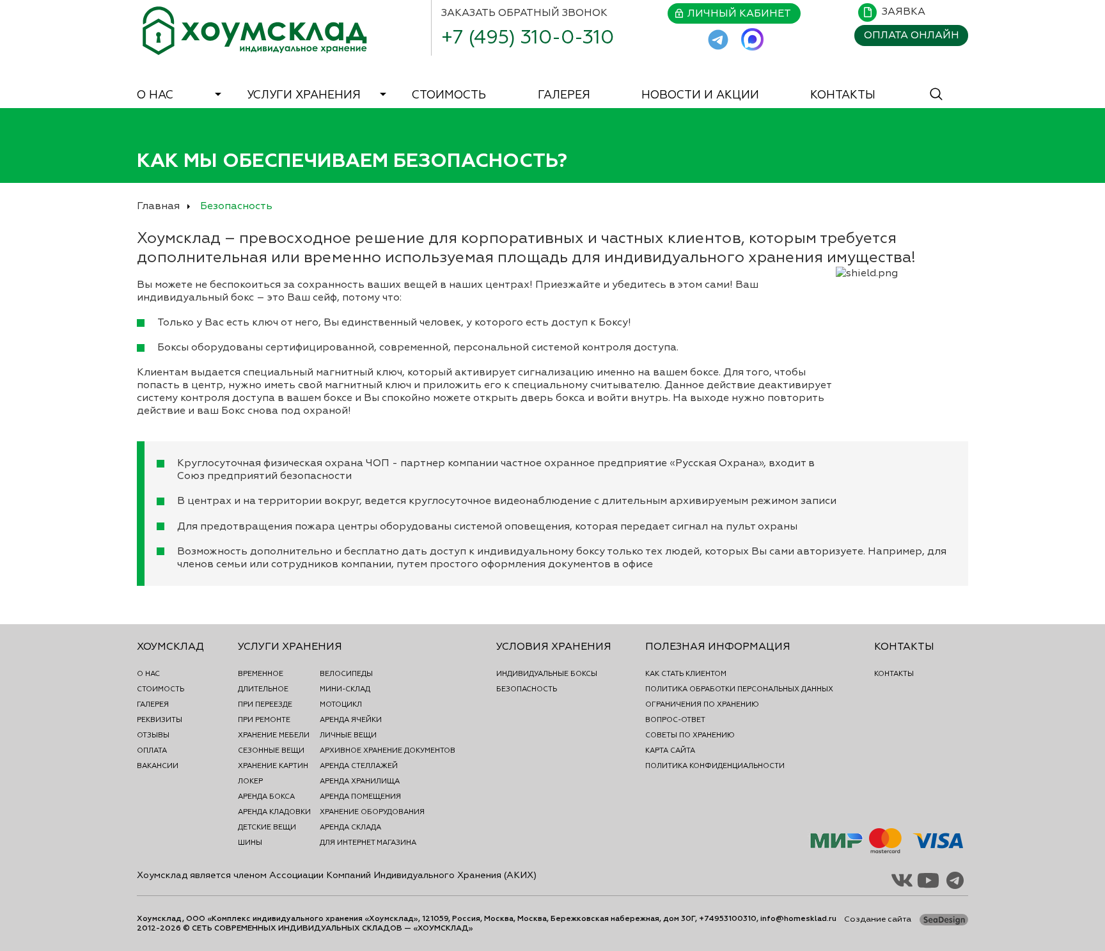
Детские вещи (267, 826)
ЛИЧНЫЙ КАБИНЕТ (739, 13)
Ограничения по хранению (702, 704)
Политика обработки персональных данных (739, 688)
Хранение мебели (274, 734)
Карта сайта (670, 750)
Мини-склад (345, 688)
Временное (260, 673)
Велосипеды (346, 673)
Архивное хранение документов (387, 750)
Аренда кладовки (274, 811)
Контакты (842, 95)
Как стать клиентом (685, 673)
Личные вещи (348, 734)
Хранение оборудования (372, 811)
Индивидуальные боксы (546, 673)
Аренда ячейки (351, 719)
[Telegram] (718, 39)
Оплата (152, 750)
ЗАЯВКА (903, 11)
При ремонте (264, 719)
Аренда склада (350, 826)
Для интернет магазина (368, 842)
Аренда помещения (360, 796)
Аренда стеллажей (359, 765)
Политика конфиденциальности (715, 765)
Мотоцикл (341, 704)
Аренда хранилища (360, 780)
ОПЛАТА (911, 35)
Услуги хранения (304, 95)
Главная (158, 206)
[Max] (752, 39)
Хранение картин (273, 765)
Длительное (263, 688)
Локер (250, 780)
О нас (155, 95)
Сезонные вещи (271, 750)
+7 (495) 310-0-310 (527, 37)
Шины (250, 842)
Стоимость (449, 95)
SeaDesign (946, 920)
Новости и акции (700, 95)
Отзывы (153, 734)
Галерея (564, 95)
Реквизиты (159, 719)
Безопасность (526, 688)
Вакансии (157, 765)
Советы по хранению (690, 734)
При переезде (265, 704)
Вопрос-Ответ (675, 719)
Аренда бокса (266, 796)
